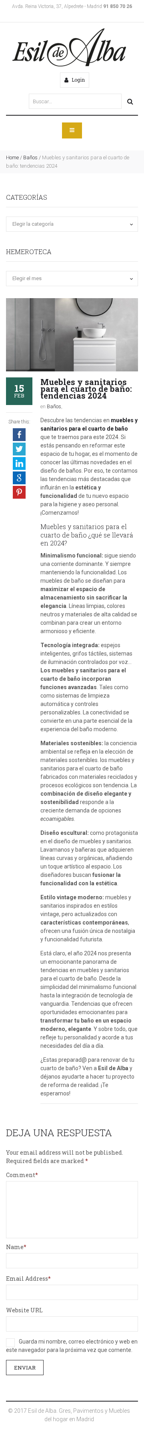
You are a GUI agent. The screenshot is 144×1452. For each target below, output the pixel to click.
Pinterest (19, 492)
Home (12, 157)
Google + (19, 477)
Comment (20, 1175)
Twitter (19, 449)
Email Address (27, 1278)
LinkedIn (19, 463)
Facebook (19, 434)
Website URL (24, 1310)
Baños (30, 157)
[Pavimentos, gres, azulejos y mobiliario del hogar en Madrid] (69, 47)
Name (15, 1247)
